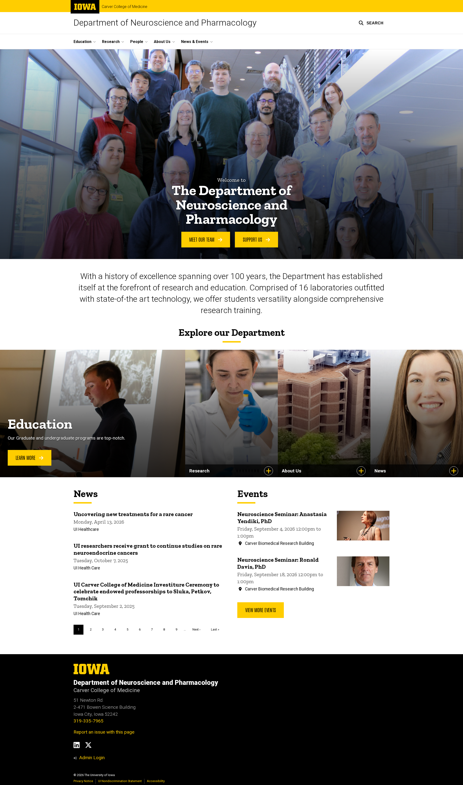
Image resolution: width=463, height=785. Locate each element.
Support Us (253, 239)
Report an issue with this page (104, 732)
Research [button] (111, 41)
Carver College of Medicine (124, 7)
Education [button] (82, 41)
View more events (260, 610)
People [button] (136, 41)
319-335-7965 (88, 721)
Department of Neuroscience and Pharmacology (165, 23)
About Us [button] (162, 41)
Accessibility (156, 781)
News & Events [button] (194, 41)
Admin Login (92, 757)
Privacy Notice (83, 781)
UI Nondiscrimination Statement (120, 781)
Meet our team (202, 239)
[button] (371, 23)
